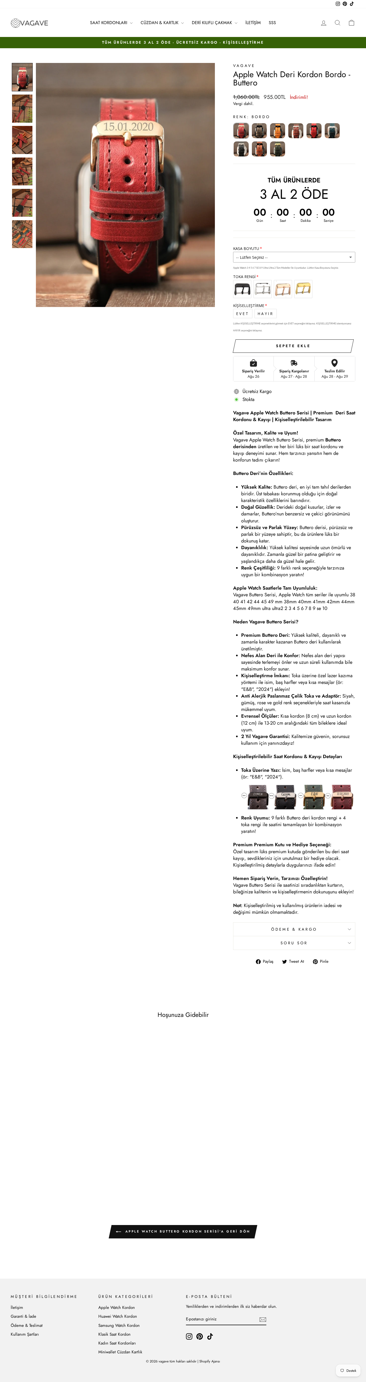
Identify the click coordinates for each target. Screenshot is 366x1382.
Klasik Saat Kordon (114, 1334)
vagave (244, 65)
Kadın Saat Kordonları (117, 1343)
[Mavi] (332, 131)
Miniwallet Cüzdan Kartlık (120, 1352)
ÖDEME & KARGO (294, 929)
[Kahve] (296, 131)
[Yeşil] (278, 149)
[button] (22, 77)
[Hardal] (278, 131)
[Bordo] (241, 131)
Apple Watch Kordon (116, 1307)
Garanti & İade (23, 1316)
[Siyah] (241, 149)
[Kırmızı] (314, 131)
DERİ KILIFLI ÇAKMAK (212, 23)
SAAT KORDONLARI (109, 23)
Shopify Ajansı (209, 1361)
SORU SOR (294, 943)
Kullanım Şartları (25, 1334)
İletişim (17, 1307)
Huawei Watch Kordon (117, 1316)
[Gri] (259, 131)
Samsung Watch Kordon (119, 1325)
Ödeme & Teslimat (27, 1325)
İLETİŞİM (253, 23)
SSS (272, 23)
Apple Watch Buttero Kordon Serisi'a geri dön (186, 1231)
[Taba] (259, 149)
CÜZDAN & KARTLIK (160, 23)
